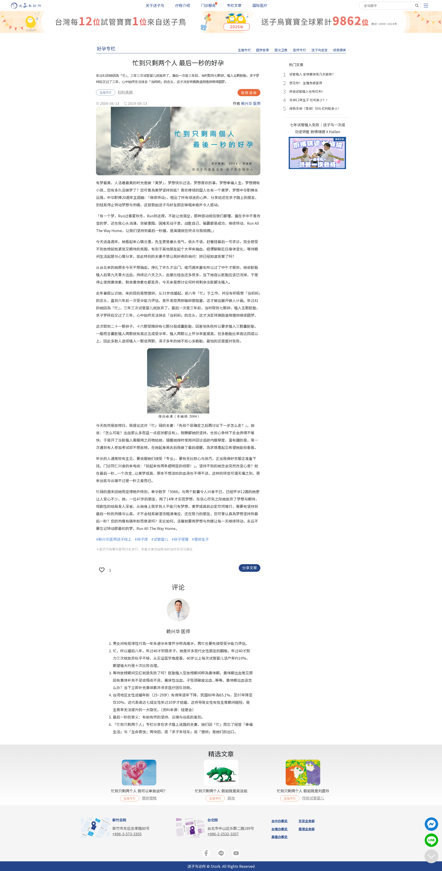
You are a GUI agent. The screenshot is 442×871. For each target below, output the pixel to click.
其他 (231, 798)
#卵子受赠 (180, 539)
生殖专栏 (244, 50)
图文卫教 (281, 50)
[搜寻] (417, 5)
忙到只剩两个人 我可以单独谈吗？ (139, 790)
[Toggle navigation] (426, 5)
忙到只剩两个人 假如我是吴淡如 (221, 790)
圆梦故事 (262, 50)
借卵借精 (149, 798)
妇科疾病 (125, 92)
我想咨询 (249, 92)
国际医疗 (260, 5)
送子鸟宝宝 (319, 50)
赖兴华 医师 (250, 103)
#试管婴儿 (159, 539)
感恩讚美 (339, 50)
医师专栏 (299, 50)
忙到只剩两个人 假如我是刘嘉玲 (303, 790)
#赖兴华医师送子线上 (113, 539)
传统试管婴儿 (313, 798)
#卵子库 (141, 539)
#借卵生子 (200, 539)
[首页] (30, 6)
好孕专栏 (106, 48)
